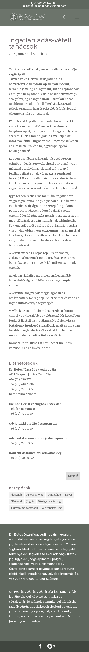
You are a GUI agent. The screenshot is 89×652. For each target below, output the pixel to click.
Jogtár (30, 501)
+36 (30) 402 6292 (21, 458)
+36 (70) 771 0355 (21, 389)
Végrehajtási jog (52, 507)
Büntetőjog (54, 494)
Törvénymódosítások (24, 507)
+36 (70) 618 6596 (21, 384)
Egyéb (69, 494)
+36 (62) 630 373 (20, 379)
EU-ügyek (17, 501)
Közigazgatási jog (49, 501)
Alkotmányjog (35, 494)
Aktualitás (40, 54)
